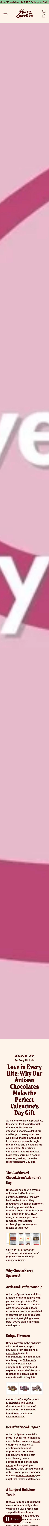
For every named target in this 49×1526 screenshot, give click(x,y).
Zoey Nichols (26, 1060)
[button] (44, 11)
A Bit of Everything (23, 1249)
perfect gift (33, 1124)
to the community (26, 1475)
